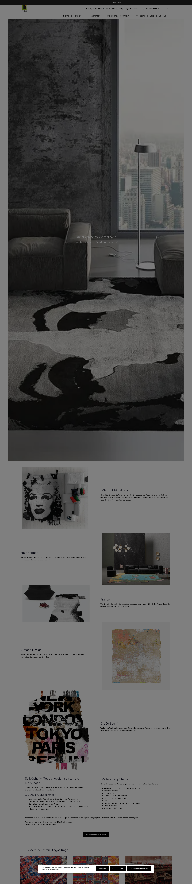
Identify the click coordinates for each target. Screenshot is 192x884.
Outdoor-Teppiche (110, 806)
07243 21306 (110, 9)
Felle (105, 801)
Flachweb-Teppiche (111, 803)
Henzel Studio (105, 495)
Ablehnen (102, 869)
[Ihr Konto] (167, 8)
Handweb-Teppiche (111, 791)
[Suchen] (162, 8)
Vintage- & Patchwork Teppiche (115, 796)
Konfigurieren (117, 869)
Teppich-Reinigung (90, 818)
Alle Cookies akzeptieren (138, 869)
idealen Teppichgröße (130, 818)
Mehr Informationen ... (54, 870)
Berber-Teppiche (110, 793)
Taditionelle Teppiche (111, 788)
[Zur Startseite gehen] (24, 8)
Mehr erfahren (117, 2)
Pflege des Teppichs (62, 818)
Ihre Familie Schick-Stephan (35, 824)
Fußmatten (118, 808)
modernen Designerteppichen (119, 784)
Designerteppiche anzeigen (96, 834)
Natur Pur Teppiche (111, 798)
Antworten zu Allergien (108, 818)
